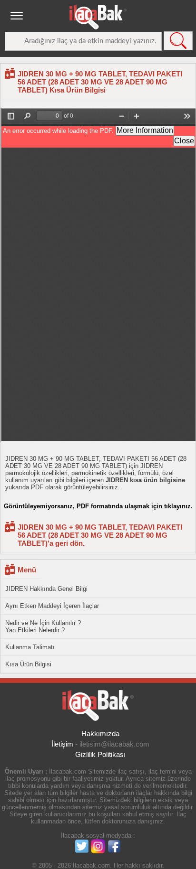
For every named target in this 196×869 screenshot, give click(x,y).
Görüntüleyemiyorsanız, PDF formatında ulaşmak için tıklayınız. (98, 506)
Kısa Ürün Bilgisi (28, 664)
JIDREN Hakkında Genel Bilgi (46, 588)
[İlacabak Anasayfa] (98, 17)
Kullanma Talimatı (30, 647)
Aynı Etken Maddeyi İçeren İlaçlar (52, 605)
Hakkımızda (100, 733)
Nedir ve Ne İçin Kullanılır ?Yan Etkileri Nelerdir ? (43, 626)
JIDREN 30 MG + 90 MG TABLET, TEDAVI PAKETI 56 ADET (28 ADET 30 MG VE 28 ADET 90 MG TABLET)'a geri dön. (100, 535)
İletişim (62, 744)
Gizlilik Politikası (100, 754)
